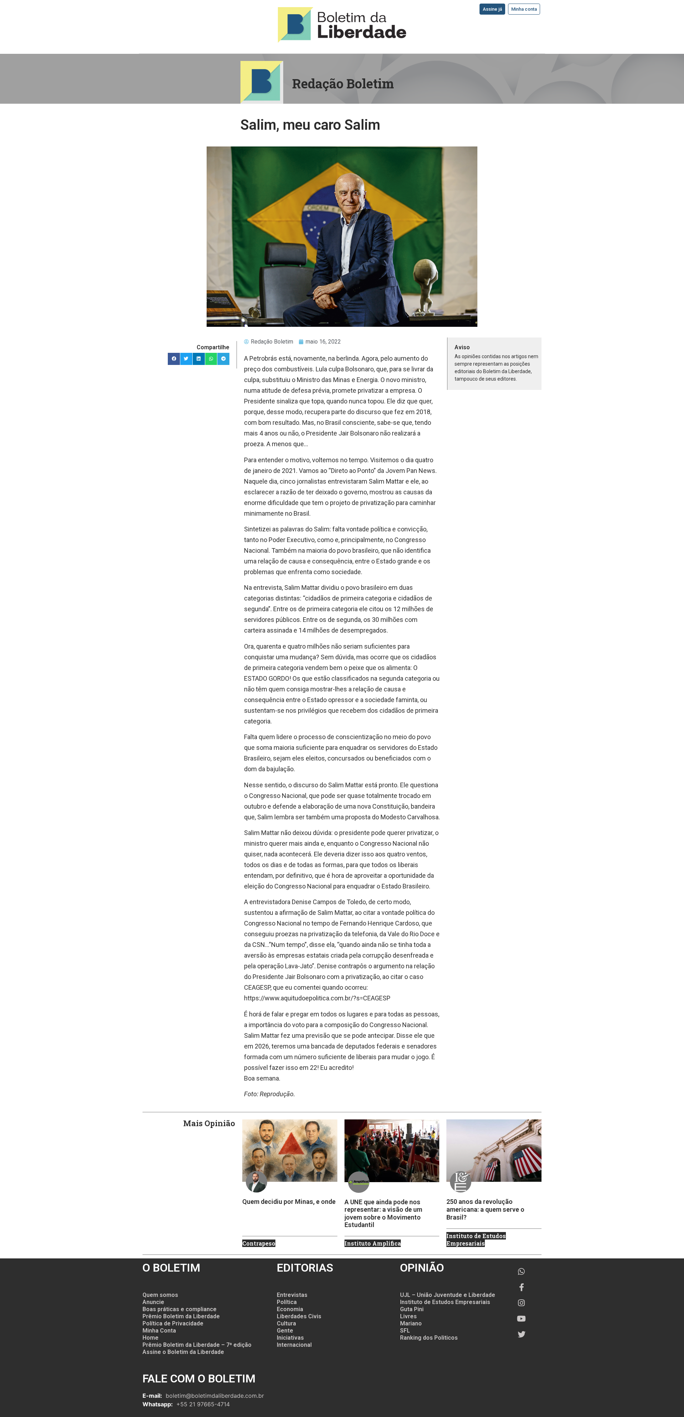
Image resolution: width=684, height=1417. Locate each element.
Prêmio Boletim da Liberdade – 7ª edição (197, 1344)
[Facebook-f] (521, 1287)
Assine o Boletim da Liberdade (183, 1352)
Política (287, 1302)
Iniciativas (290, 1337)
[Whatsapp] (521, 1271)
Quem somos (160, 1295)
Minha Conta (159, 1330)
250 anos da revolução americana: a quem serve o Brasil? (485, 1209)
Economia (290, 1309)
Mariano (411, 1323)
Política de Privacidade (172, 1323)
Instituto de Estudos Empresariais (445, 1302)
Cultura (286, 1323)
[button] (174, 359)
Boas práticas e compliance (179, 1309)
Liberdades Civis (299, 1316)
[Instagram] (521, 1303)
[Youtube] (521, 1318)
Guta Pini (412, 1309)
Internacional (294, 1344)
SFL (405, 1330)
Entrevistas (292, 1295)
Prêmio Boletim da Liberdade (181, 1316)
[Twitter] (521, 1334)
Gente (285, 1330)
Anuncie (153, 1302)
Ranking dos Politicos (429, 1337)
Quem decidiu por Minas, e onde (289, 1201)
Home (150, 1337)
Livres (408, 1316)
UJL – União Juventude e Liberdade (447, 1295)
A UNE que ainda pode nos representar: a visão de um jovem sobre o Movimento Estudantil (383, 1213)
